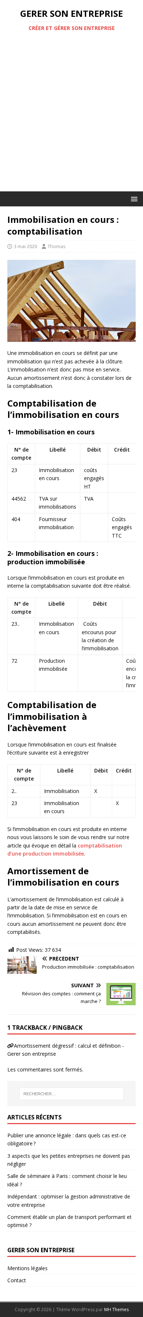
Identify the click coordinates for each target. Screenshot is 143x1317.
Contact (16, 1280)
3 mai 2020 (25, 246)
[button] (133, 198)
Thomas (57, 246)
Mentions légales (27, 1268)
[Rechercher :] (71, 1094)
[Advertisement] (71, 116)
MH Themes (116, 1309)
